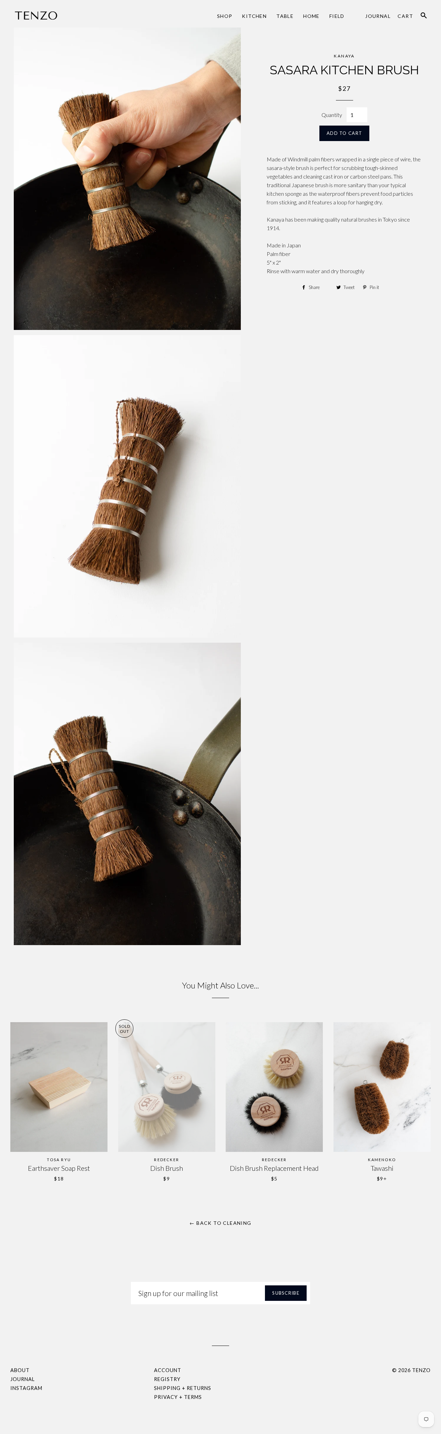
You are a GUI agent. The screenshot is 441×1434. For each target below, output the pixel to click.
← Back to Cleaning (220, 1223)
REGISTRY (167, 1379)
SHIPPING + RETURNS (182, 1388)
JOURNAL (22, 1379)
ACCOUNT (167, 1370)
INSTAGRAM (26, 1388)
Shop (225, 16)
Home (311, 16)
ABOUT (20, 1370)
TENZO (421, 1370)
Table (285, 16)
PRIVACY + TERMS (178, 1397)
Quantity (331, 114)
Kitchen (254, 16)
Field (337, 16)
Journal (378, 16)
